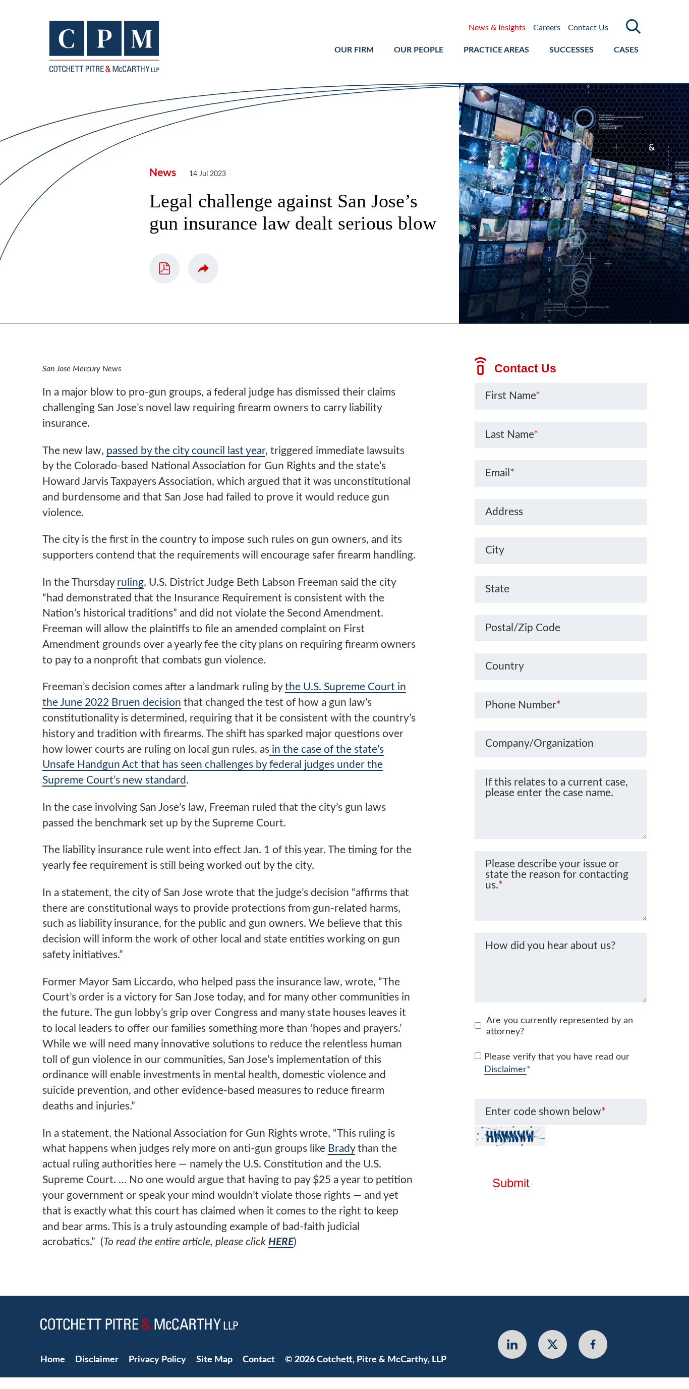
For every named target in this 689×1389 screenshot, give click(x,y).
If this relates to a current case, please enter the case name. (556, 787)
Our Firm (354, 50)
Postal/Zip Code (522, 628)
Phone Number (523, 705)
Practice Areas (496, 50)
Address (504, 512)
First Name (512, 396)
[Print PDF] (164, 268)
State (497, 589)
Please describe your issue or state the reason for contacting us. (556, 875)
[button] (203, 268)
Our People (418, 50)
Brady (341, 1148)
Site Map (214, 1359)
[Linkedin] (512, 1344)
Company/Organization (539, 743)
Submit (511, 1183)
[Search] (633, 26)
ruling (130, 582)
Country (504, 666)
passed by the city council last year (185, 451)
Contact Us (588, 28)
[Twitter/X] (552, 1344)
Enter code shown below (545, 1111)
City (494, 550)
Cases (626, 50)
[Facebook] (593, 1344)
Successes (571, 50)
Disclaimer (505, 1069)
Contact (259, 1359)
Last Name (511, 434)
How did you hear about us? (550, 945)
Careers (546, 28)
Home (52, 1359)
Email (499, 473)
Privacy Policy (157, 1359)
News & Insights (497, 28)
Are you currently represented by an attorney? (559, 1026)
